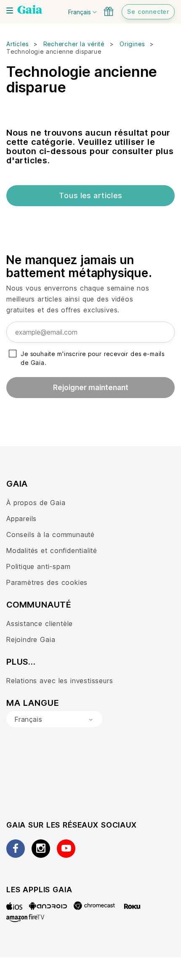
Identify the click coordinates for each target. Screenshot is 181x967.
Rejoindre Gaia (30, 639)
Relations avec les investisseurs (59, 680)
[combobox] (54, 719)
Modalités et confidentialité (51, 550)
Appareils (21, 518)
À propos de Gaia (36, 502)
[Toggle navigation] (9, 10)
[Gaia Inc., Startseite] (30, 10)
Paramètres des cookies (47, 582)
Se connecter (148, 11)
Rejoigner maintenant (90, 387)
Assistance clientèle (39, 623)
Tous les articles (90, 195)
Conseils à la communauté (50, 534)
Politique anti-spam (38, 566)
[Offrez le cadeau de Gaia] (108, 11)
